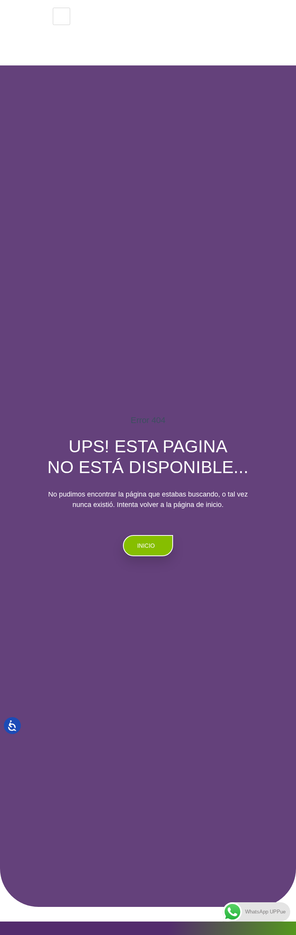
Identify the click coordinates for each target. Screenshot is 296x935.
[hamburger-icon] (61, 16)
